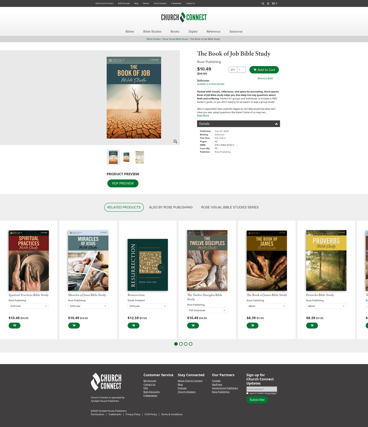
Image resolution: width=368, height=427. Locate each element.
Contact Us (190, 3)
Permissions (97, 414)
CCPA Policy (150, 414)
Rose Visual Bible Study (175, 39)
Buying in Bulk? (265, 78)
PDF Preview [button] (123, 183)
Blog (136, 3)
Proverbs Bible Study (320, 295)
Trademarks (114, 414)
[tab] (113, 157)
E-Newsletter (176, 3)
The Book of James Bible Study (267, 295)
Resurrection (136, 295)
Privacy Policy (270, 393)
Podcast (146, 3)
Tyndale (216, 380)
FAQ (145, 388)
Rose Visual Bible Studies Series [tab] (230, 207)
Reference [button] (213, 31)
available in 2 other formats (210, 83)
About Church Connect (104, 3)
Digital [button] (193, 31)
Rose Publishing (220, 391)
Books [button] (175, 31)
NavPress (217, 384)
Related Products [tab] (124, 207)
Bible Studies (154, 39)
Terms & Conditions (172, 414)
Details (204, 123)
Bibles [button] (130, 31)
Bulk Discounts (124, 3)
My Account (149, 380)
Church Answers (160, 3)
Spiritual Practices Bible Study (28, 295)
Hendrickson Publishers (225, 388)
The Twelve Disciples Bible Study (204, 297)
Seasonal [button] (236, 31)
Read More (203, 115)
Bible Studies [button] (152, 31)
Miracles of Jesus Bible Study (87, 295)
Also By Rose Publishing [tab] (171, 207)
